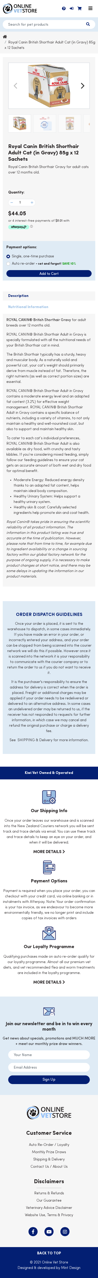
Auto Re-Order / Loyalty (49, 1145)
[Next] (82, 86)
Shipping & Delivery (49, 1159)
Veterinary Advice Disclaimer (49, 1208)
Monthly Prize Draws (49, 1152)
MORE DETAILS (47, 852)
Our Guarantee (49, 1201)
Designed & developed (37, 1268)
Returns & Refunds (49, 1193)
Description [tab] (18, 296)
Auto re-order (44, 264)
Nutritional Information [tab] (28, 307)
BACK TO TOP (49, 1253)
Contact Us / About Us (49, 1167)
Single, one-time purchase (33, 256)
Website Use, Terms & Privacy (49, 1215)
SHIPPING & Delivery (35, 740)
